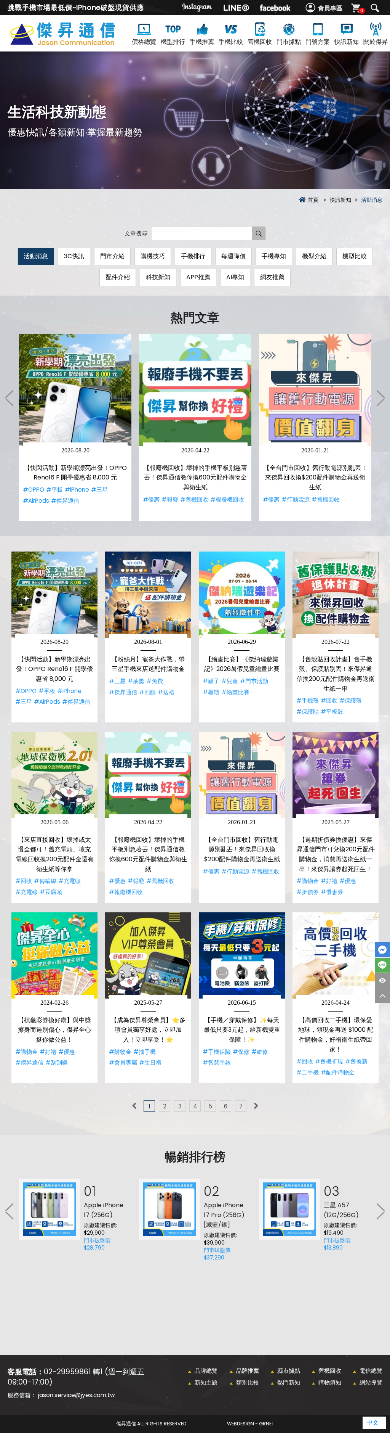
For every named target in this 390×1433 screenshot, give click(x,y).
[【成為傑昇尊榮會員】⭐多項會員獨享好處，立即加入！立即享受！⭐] (148, 955)
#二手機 (307, 1072)
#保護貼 (307, 712)
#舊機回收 (194, 499)
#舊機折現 (329, 1061)
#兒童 (229, 681)
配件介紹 (117, 277)
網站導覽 (371, 1382)
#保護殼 (350, 700)
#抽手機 (144, 1052)
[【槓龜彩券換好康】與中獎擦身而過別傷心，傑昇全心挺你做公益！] (54, 955)
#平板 (54, 490)
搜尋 (374, 8)
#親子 (211, 681)
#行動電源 (295, 499)
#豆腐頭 (51, 892)
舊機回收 (260, 41)
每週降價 (233, 256)
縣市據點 (288, 1371)
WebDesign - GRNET (250, 1423)
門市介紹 (112, 256)
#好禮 (329, 881)
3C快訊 (74, 256)
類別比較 (247, 1382)
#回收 (329, 700)
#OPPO (33, 490)
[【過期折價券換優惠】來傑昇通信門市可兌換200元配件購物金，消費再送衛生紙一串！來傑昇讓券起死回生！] (335, 775)
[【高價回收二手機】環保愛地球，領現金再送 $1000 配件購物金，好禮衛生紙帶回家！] (335, 955)
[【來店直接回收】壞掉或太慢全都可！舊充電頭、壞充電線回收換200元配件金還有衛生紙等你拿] (54, 775)
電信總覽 (371, 1371)
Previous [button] (9, 397)
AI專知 (235, 277)
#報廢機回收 (227, 499)
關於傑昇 (375, 41)
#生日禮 (150, 1062)
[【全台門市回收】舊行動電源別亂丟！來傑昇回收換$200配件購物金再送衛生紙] (315, 390)
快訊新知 (346, 41)
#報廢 (169, 499)
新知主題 (206, 1382)
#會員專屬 (123, 1062)
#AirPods (36, 501)
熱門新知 (288, 1382)
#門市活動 (254, 681)
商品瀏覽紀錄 (382, 980)
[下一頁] (256, 1106)
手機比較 (231, 41)
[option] (75, 427)
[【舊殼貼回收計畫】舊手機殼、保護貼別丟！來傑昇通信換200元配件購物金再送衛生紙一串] (335, 595)
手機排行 (193, 256)
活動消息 (36, 256)
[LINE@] (236, 7)
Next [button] (380, 397)
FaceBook (382, 950)
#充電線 (26, 892)
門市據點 (289, 41)
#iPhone (77, 490)
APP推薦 (198, 277)
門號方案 (317, 41)
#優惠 (151, 499)
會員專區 (330, 8)
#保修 (241, 1052)
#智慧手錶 (217, 1062)
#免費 (154, 681)
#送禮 (166, 692)
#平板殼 (332, 712)
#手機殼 (307, 700)
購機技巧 (153, 256)
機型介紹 (314, 256)
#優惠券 (332, 892)
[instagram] (197, 7)
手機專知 (274, 256)
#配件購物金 (338, 1072)
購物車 (361, 10)
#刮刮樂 (56, 1062)
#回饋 (147, 692)
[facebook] (275, 7)
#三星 (99, 490)
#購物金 (307, 881)
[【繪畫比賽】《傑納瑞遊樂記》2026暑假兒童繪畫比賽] (242, 595)
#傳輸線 (45, 881)
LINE (382, 965)
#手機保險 (217, 1052)
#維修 (259, 1052)
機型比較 (354, 256)
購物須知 (329, 1382)
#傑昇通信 (65, 501)
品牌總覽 (206, 1371)
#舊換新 (356, 1061)
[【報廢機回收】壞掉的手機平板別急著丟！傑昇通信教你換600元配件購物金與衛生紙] (195, 390)
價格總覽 (144, 41)
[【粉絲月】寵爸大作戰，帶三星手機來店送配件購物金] (148, 595)
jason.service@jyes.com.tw (76, 1395)
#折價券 (307, 892)
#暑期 (211, 692)
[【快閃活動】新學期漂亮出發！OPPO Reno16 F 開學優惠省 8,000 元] (75, 390)
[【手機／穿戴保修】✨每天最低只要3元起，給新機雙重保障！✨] (242, 955)
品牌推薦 (247, 1371)
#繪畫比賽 (235, 692)
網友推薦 (272, 277)
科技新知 (158, 277)
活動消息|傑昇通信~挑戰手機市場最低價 (76, 42)
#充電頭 (69, 881)
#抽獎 (136, 681)
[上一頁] (134, 1106)
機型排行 (173, 41)
